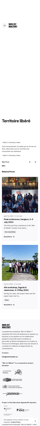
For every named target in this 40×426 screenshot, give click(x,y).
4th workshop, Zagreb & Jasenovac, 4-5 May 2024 (16, 288)
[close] (35, 421)
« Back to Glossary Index (11, 142)
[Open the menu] (4, 25)
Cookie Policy (16, 422)
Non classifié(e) (10, 232)
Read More (8, 237)
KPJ (3, 166)
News (7, 300)
